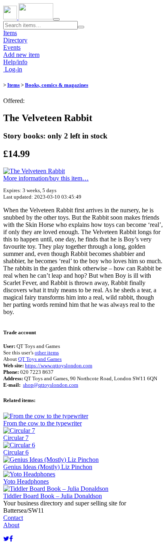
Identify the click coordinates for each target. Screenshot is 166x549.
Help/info (15, 62)
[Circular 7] (19, 430)
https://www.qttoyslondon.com (58, 366)
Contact (13, 517)
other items (47, 353)
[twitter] (6, 538)
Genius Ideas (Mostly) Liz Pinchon (47, 466)
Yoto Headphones (26, 481)
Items (10, 32)
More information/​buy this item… (46, 178)
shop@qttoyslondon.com (50, 385)
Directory (15, 40)
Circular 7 (16, 437)
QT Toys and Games (40, 359)
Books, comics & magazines (56, 85)
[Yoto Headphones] (29, 474)
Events (12, 47)
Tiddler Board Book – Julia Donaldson (52, 495)
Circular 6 (16, 452)
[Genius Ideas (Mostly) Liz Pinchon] (51, 459)
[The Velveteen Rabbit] (34, 171)
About (11, 525)
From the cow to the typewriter (42, 423)
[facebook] (11, 538)
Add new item (21, 54)
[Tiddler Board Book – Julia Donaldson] (55, 488)
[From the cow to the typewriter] (45, 416)
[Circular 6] (19, 445)
